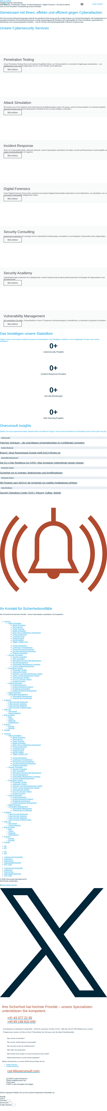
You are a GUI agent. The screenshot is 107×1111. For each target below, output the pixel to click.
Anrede (2, 1096)
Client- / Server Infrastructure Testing (26, 676)
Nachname (4, 1103)
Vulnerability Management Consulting (26, 664)
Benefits (11, 728)
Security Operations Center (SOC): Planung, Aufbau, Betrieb (30, 492)
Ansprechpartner (14, 713)
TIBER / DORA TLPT (20, 642)
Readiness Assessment (21, 689)
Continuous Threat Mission (22, 647)
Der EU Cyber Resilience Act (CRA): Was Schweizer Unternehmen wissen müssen (42, 462)
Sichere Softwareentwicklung (23, 666)
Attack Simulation (14, 623)
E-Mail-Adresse (6, 1105)
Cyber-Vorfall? (97, 4)
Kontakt (7, 730)
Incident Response (7, 448)
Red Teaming (17, 627)
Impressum (8, 859)
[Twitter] (53, 997)
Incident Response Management (25, 691)
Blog (10, 717)
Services (7, 621)
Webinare (12, 721)
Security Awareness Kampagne (24, 651)
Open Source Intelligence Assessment (27, 633)
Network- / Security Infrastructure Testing (27, 674)
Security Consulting (15, 655)
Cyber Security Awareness (18, 702)
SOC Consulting (19, 659)
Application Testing (20, 672)
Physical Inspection (20, 635)
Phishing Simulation (20, 653)
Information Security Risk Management (27, 661)
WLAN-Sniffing (18, 640)
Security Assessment (20, 662)
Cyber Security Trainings (17, 704)
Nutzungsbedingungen (12, 863)
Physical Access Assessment (23, 649)
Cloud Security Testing (21, 677)
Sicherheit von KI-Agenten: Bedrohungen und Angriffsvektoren (31, 472)
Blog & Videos (9, 715)
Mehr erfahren (13, 69)
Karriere (7, 724)
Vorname (3, 1100)
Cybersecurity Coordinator (22, 698)
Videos (11, 719)
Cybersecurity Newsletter (13, 857)
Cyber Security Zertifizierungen (19, 707)
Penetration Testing (7, 468)
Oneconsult (12, 711)
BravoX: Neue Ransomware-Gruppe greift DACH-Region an (30, 452)
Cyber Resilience (6, 488)
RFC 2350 (8, 864)
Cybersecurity (5, 438)
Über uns (7, 709)
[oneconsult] (8, 885)
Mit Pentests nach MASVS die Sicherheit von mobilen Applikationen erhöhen (38, 482)
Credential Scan (19, 636)
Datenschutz (8, 861)
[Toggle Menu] (82, 4)
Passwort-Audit (18, 638)
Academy (7, 700)
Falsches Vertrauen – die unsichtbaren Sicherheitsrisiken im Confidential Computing (42, 442)
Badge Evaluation (19, 631)
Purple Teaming (18, 629)
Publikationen (13, 723)
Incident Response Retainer (23, 687)
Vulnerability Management (9, 458)
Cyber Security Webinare (17, 706)
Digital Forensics (14, 692)
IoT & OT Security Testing (22, 679)
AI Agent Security (19, 681)
